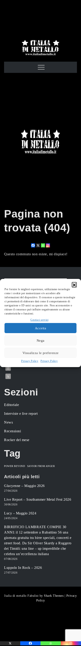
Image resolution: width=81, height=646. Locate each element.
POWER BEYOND (14, 466)
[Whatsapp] (43, 245)
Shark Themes (54, 595)
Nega (41, 340)
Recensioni (12, 431)
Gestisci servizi (39, 319)
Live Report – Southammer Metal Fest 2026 (37, 499)
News (8, 422)
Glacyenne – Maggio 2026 (24, 486)
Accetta (40, 328)
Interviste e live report (21, 413)
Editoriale (11, 405)
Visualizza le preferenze (40, 353)
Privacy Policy (29, 361)
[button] (74, 284)
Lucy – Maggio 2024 (20, 513)
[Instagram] (48, 245)
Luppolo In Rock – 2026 (23, 568)
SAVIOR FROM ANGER (41, 466)
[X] (38, 245)
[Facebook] (33, 245)
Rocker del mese (16, 440)
